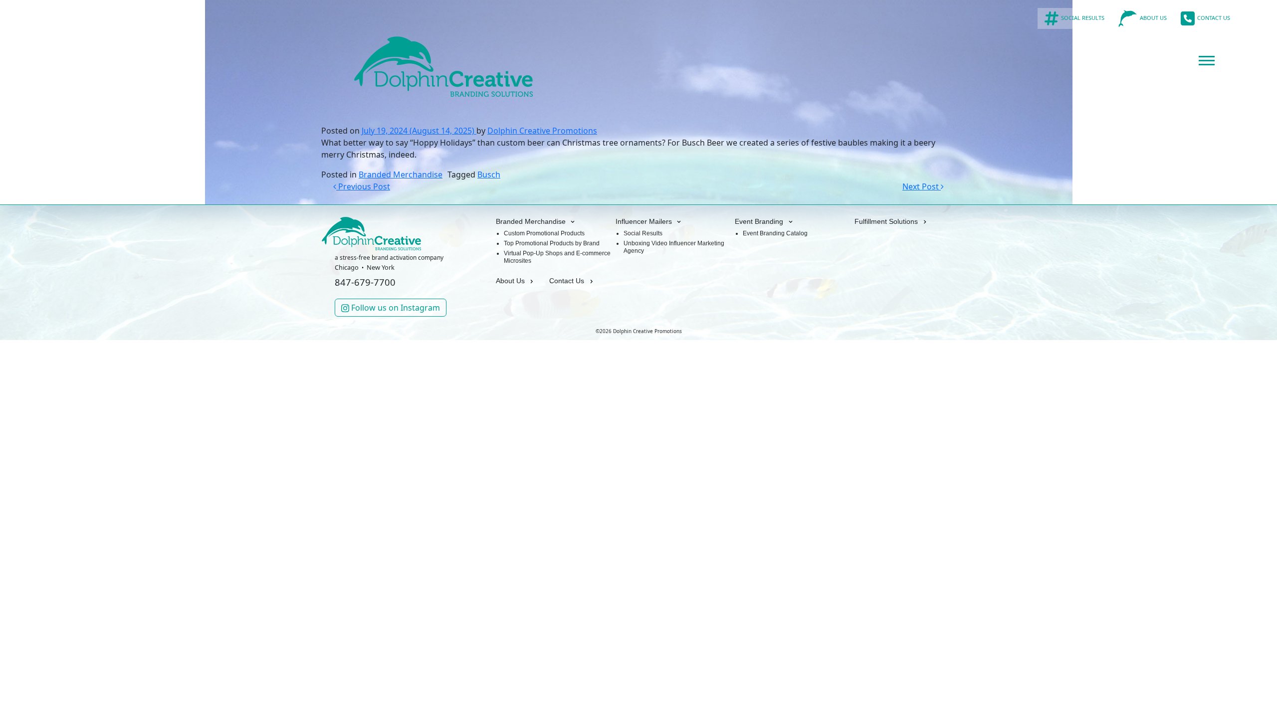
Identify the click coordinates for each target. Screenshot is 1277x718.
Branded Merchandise (400, 174)
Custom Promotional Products (544, 233)
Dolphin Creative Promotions (542, 130)
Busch (488, 174)
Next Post (921, 186)
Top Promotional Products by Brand (552, 243)
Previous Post (363, 186)
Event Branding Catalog (775, 233)
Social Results (643, 233)
